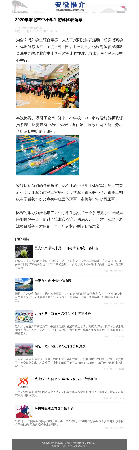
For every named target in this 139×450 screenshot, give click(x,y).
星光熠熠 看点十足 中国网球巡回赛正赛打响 (66, 248)
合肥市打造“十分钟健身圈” (54, 281)
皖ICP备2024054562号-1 (74, 446)
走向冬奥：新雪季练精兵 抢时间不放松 (63, 313)
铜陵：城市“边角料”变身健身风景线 (60, 346)
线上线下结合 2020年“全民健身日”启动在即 (66, 379)
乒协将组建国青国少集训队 (54, 408)
